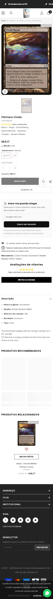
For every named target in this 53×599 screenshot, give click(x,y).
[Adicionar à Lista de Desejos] (43, 181)
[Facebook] (5, 520)
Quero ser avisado (26, 224)
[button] (6, 124)
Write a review (26, 279)
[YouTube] (28, 520)
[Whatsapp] (35, 520)
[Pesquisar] (11, 13)
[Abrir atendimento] (47, 593)
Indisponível (26, 456)
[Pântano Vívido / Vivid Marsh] (26, 433)
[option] (26, 59)
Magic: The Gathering (18, 127)
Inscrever (42, 547)
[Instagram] (13, 520)
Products (12, 21)
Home (3, 21)
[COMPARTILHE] (49, 181)
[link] (13, 399)
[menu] (3, 13)
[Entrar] (41, 13)
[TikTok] (20, 520)
